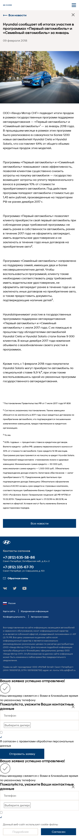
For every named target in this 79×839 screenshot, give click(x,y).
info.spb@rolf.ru (68, 670)
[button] (6, 542)
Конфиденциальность (14, 616)
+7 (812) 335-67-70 (18, 567)
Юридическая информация (34, 611)
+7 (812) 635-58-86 (19, 557)
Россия (11, 603)
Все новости (17, 15)
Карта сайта (9, 611)
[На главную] (7, 5)
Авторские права (39, 616)
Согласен (58, 831)
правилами (27, 741)
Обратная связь (18, 578)
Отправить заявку (22, 753)
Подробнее (20, 831)
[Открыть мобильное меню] (74, 5)
